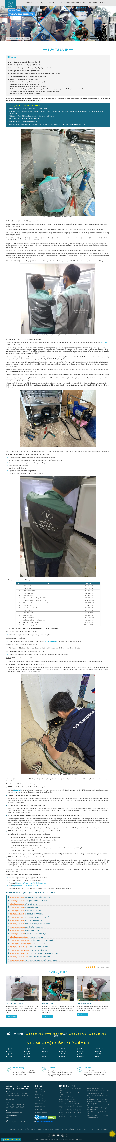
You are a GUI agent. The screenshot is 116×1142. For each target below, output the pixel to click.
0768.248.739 (10, 1108)
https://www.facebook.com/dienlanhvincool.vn (30, 883)
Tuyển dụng (92, 3)
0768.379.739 (10, 1104)
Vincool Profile (102, 1129)
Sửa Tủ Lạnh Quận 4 (17, 907)
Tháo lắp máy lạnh (40, 1101)
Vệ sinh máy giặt (40, 1107)
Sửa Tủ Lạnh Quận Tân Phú (19, 940)
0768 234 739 (77, 1033)
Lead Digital (78, 1139)
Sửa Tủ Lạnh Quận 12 (17, 934)
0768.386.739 (20, 1104)
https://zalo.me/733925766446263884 (25, 885)
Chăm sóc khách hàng (51, 1129)
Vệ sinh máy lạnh (14, 1003)
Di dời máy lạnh (84, 1003)
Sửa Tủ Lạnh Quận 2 (17, 901)
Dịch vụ (60, 3)
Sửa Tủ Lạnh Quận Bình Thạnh (20, 943)
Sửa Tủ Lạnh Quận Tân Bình (19, 937)
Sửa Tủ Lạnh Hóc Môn (17, 960)
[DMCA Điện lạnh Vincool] (51, 1117)
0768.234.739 (20, 1106)
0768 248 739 (97, 1033)
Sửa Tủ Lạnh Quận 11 (17, 930)
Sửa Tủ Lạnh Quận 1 (17, 897)
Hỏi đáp (91, 1129)
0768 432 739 (11, 1139)
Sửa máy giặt (39, 1104)
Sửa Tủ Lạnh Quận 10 (17, 927)
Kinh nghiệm (80, 3)
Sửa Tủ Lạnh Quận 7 (17, 917)
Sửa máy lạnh (48, 1003)
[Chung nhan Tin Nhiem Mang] (43, 1121)
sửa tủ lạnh (17, 790)
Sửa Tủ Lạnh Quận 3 (17, 904)
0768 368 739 (54, 1033)
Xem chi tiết (11, 1016)
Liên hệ (103, 3)
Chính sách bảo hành (33, 1129)
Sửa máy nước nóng (41, 1112)
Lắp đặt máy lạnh (40, 1098)
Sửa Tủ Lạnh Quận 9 (17, 924)
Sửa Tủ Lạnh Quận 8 (17, 920)
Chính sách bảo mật (15, 1129)
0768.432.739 (20, 1108)
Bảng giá (69, 3)
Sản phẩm (51, 3)
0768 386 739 (34, 1033)
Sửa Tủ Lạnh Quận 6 (17, 914)
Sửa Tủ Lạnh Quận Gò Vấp (19, 947)
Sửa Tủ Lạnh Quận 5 (17, 911)
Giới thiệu (40, 3)
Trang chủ (29, 3)
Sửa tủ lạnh (38, 1109)
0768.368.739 (10, 1106)
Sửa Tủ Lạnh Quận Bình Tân (19, 953)
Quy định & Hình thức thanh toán (74, 1129)
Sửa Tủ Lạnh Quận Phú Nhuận (20, 950)
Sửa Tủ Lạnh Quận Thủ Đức (19, 957)
